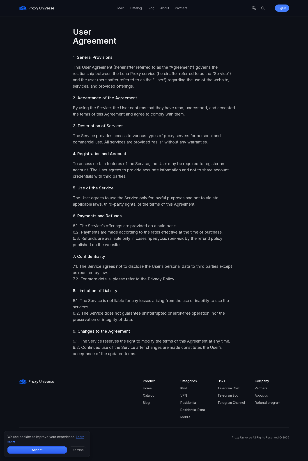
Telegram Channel (231, 402)
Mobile (185, 417)
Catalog (148, 395)
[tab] (121, 8)
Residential (188, 402)
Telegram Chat (228, 388)
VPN (183, 395)
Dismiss (77, 450)
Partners (261, 388)
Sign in (282, 8)
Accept (37, 450)
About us (261, 395)
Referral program (267, 402)
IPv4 (183, 388)
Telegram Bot (228, 395)
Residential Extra (192, 410)
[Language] (253, 8)
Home (147, 388)
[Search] (262, 8)
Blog (146, 402)
